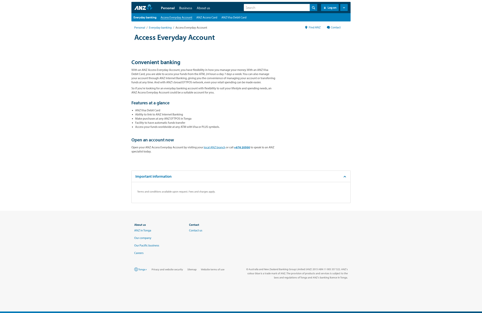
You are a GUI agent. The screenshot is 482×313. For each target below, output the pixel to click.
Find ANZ (315, 27)
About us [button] (203, 8)
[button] (344, 7)
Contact (336, 27)
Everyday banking (160, 27)
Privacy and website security (167, 269)
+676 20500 (242, 147)
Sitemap (192, 269)
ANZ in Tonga (142, 230)
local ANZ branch (214, 147)
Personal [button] (168, 8)
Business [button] (185, 8)
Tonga (141, 269)
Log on (332, 7)
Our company (142, 238)
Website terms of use (212, 269)
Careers (138, 253)
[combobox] (280, 7)
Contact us (195, 230)
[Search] (313, 7)
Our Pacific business (146, 245)
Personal (139, 27)
